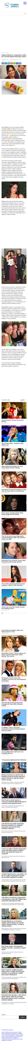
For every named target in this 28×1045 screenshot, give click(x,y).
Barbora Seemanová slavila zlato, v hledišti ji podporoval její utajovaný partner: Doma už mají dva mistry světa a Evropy (13, 777)
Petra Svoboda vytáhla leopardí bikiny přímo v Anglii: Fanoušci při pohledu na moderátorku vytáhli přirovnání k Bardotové (13, 972)
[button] (14, 87)
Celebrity (3, 61)
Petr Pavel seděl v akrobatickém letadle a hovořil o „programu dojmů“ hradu (14, 947)
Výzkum (4, 1014)
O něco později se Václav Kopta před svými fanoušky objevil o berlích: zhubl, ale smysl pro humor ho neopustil (14, 851)
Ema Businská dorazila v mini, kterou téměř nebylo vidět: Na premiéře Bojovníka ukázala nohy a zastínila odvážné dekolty (14, 997)
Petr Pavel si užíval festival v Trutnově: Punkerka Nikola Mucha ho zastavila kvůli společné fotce (14, 801)
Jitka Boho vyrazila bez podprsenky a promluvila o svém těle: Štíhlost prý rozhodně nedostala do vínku (14, 899)
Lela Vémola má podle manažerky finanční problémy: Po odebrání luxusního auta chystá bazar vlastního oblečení (13, 826)
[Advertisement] (14, 33)
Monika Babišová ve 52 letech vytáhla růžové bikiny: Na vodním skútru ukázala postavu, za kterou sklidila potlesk (13, 923)
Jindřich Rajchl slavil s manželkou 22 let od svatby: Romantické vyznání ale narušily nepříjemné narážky (14, 875)
